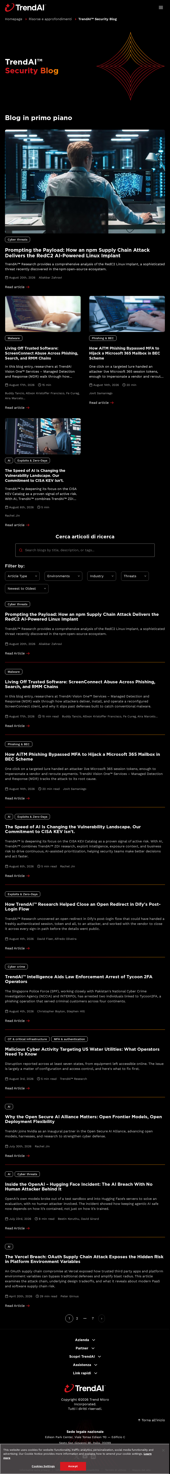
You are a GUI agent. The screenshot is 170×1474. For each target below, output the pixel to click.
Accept (73, 1466)
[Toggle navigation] (161, 7)
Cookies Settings (43, 1466)
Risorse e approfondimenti (50, 19)
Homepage (13, 19)
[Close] (163, 1450)
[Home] (85, 1388)
